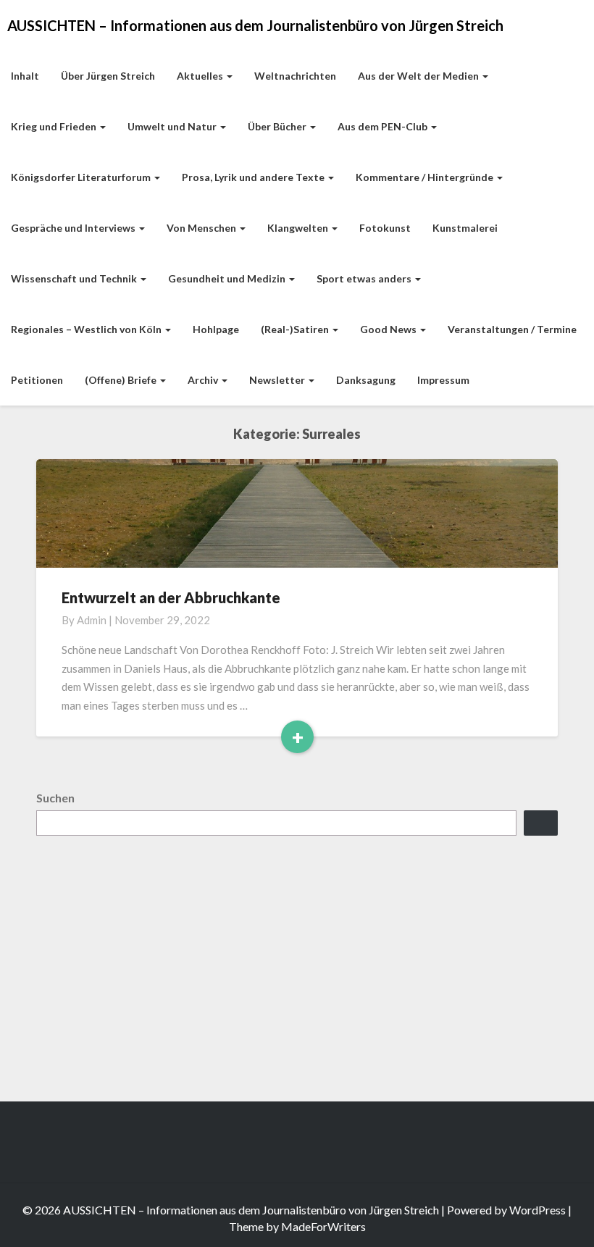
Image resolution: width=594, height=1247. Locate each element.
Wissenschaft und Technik (75, 278)
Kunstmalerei (465, 228)
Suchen (55, 798)
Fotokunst (385, 228)
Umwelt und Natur (173, 126)
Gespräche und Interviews (74, 228)
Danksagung (366, 380)
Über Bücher (278, 126)
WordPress (537, 1210)
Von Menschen (202, 228)
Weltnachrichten (295, 76)
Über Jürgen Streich (108, 76)
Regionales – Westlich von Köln (87, 329)
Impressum (443, 380)
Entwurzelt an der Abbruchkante (171, 597)
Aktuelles (201, 76)
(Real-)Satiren (296, 329)
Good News (389, 329)
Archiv (204, 380)
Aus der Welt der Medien (419, 76)
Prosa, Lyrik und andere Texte (254, 177)
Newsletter (278, 380)
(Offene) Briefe (122, 380)
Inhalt (25, 76)
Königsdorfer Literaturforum (82, 177)
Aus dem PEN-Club (384, 126)
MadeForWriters (323, 1226)
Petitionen (37, 380)
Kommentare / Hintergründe (425, 177)
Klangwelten (298, 228)
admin (91, 619)
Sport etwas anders (365, 278)
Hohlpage (216, 329)
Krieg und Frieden (55, 126)
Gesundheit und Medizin (228, 278)
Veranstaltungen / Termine (512, 329)
